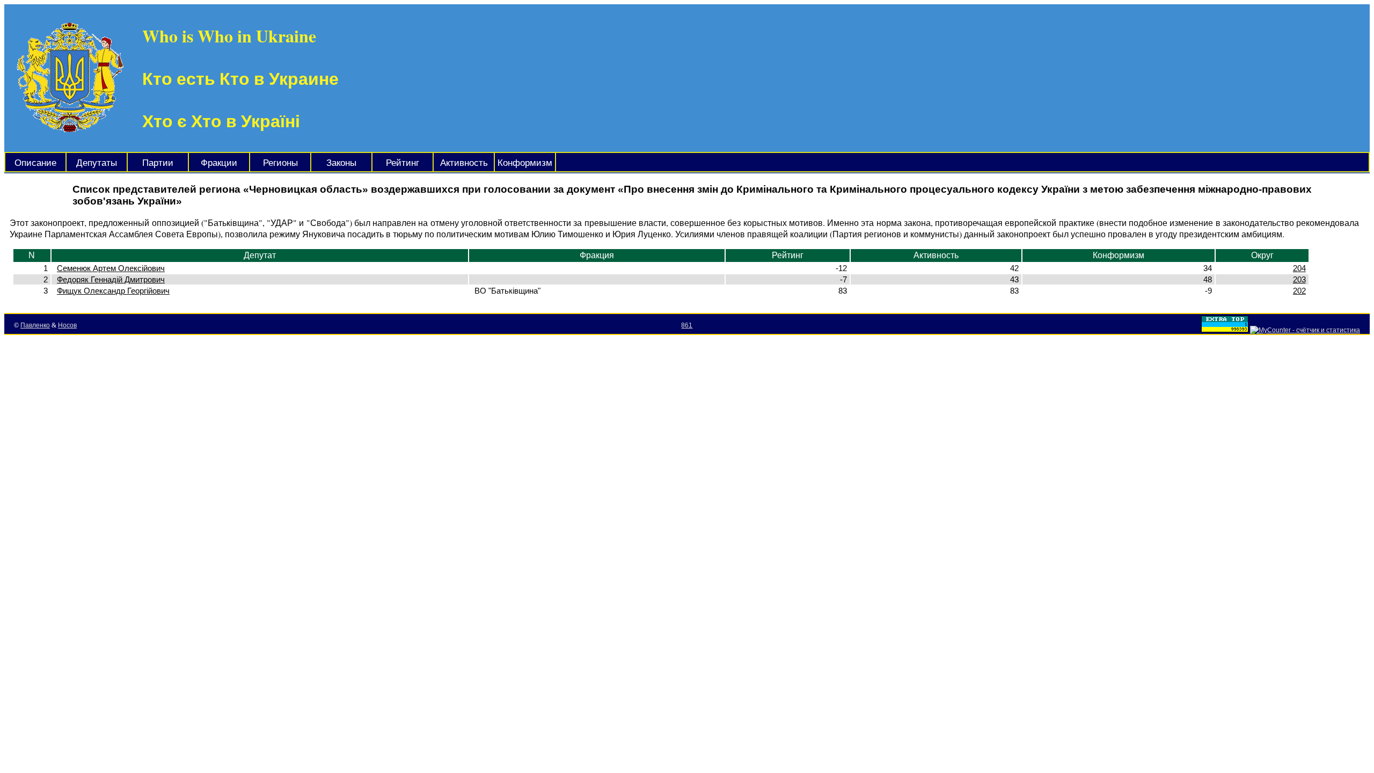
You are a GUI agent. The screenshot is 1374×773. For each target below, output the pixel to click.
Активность (464, 163)
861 (686, 325)
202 (1299, 290)
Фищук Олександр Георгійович (113, 290)
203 (1299, 279)
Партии (157, 163)
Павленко (35, 325)
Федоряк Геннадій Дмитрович (111, 279)
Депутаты (96, 163)
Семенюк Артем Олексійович (111, 268)
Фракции (219, 163)
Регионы (280, 163)
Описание (35, 163)
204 (1299, 268)
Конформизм (525, 163)
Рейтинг (402, 163)
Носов (67, 325)
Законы (341, 163)
